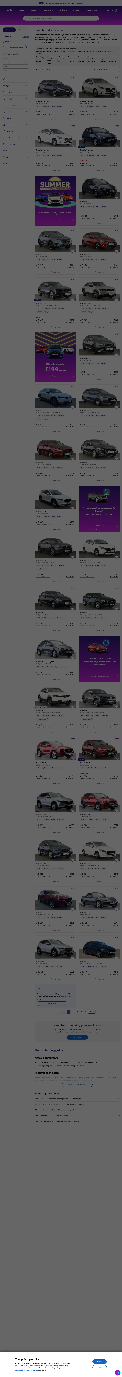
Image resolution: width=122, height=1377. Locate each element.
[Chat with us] (118, 1373)
